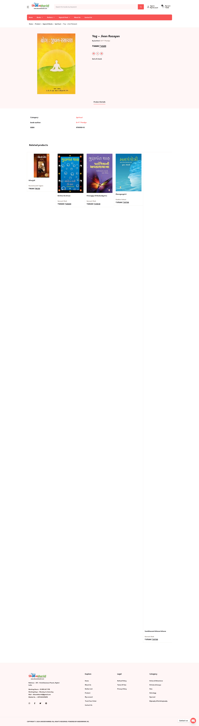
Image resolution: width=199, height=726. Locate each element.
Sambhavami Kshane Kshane (155, 631)
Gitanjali (32, 180)
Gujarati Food (63, 17)
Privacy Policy (122, 689)
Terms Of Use (121, 685)
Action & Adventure (156, 681)
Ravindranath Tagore (36, 186)
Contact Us (88, 17)
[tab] (99, 102)
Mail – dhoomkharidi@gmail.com (40, 694)
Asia (150, 689)
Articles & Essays (155, 685)
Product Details (99, 102)
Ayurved (152, 697)
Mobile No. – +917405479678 (38, 697)
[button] (28, 7)
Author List (89, 689)
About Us (77, 17)
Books (39, 17)
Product (38, 24)
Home (31, 17)
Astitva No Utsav (64, 196)
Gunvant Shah (62, 201)
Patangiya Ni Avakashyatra (97, 196)
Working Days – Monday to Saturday (41, 692)
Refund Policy (122, 681)
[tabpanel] (56, 63)
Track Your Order (90, 701)
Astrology (152, 693)
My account (89, 697)
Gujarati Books (48, 24)
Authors (50, 17)
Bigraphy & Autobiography (158, 701)
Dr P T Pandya (105, 41)
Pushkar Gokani (121, 199)
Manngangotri (121, 194)
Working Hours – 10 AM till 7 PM (39, 689)
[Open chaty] (193, 720)
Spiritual (58, 24)
